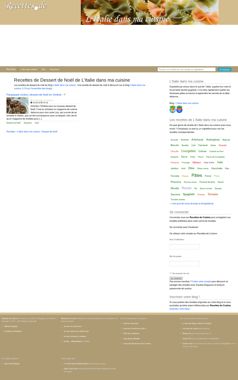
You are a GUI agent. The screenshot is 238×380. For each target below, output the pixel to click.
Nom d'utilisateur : (177, 239)
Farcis (184, 156)
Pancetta (175, 175)
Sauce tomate (206, 188)
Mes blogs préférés (29, 69)
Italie (220, 162)
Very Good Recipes (11, 363)
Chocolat (222, 145)
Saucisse (175, 194)
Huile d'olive (209, 162)
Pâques (185, 176)
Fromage (186, 162)
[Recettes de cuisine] (26, 5)
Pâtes (196, 175)
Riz (195, 188)
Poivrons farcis (190, 182)
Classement (54, 69)
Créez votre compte (201, 281)
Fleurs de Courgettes (215, 156)
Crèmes (202, 151)
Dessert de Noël (13, 122)
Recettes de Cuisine (9, 318)
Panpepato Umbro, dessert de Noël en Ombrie (33, 94)
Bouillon (185, 145)
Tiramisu (201, 194)
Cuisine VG (186, 338)
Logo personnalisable (131, 338)
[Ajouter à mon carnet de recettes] (65, 94)
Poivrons (176, 182)
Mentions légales (11, 326)
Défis (43, 69)
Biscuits (175, 145)
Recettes (11, 69)
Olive (191, 168)
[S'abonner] (31, 100)
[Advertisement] (119, 45)
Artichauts (197, 139)
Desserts (28, 122)
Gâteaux (196, 162)
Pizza (217, 175)
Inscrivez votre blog (130, 323)
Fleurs (200, 156)
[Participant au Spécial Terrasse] (179, 108)
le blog (66, 341)
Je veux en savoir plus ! (73, 326)
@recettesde (76, 341)
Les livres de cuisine (190, 328)
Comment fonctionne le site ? (134, 328)
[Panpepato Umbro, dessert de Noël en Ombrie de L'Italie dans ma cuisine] (17, 105)
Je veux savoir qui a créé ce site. (76, 331)
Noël (37, 122)
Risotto (187, 188)
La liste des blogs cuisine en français (196, 323)
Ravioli (221, 182)
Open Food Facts (70, 368)
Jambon (174, 168)
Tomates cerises (178, 199)
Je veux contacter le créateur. (75, 336)
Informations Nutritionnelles (77, 363)
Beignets (226, 139)
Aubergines (213, 139)
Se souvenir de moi (180, 273)
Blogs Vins (186, 333)
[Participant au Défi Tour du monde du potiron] (173, 108)
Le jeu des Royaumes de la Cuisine (137, 343)
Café (193, 145)
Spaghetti (188, 194)
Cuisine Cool (187, 343)
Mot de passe (175, 256)
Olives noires (202, 168)
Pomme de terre (207, 182)
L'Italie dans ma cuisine (64, 85)
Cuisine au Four (216, 151)
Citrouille (174, 151)
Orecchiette (216, 168)
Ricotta (175, 188)
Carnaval (203, 145)
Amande (174, 139)
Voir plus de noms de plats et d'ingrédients (192, 203)
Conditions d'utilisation (13, 331)
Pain (227, 168)
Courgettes (188, 151)
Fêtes (192, 156)
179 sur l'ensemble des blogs (37, 88)
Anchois (185, 139)
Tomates (213, 194)
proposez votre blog (179, 308)
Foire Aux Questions (131, 333)
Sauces (218, 188)
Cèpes (213, 145)
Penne (208, 175)
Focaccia (175, 162)
